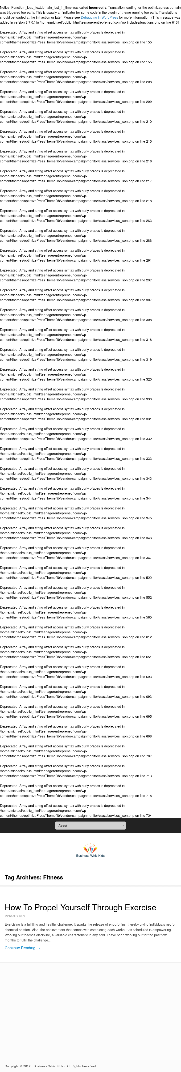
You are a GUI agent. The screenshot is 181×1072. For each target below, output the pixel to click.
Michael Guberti (15, 916)
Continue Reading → (22, 947)
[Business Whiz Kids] (90, 858)
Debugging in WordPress (99, 17)
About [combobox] (62, 825)
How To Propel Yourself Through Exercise (80, 907)
